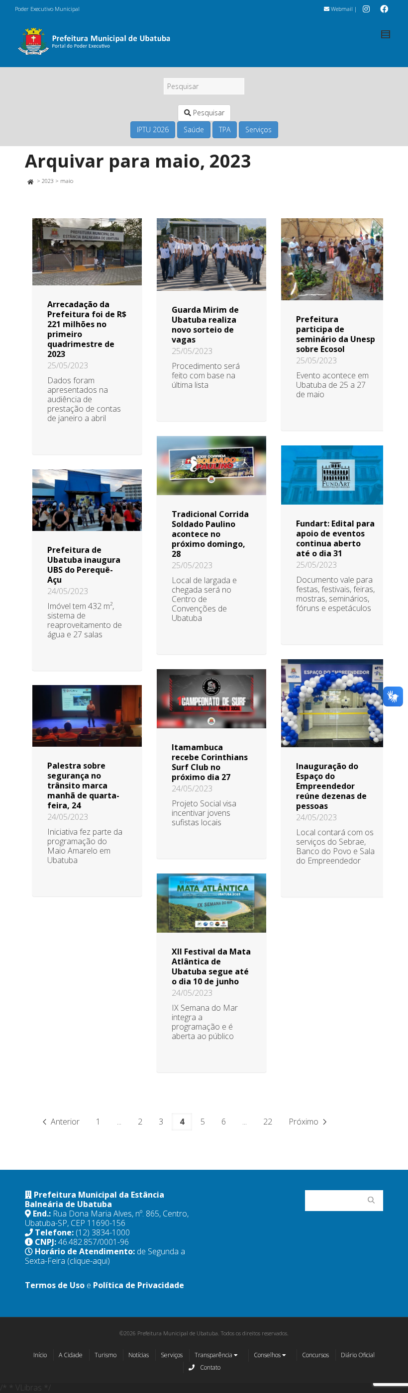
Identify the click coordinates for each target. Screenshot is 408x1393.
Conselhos (268, 1355)
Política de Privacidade (138, 1285)
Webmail (341, 8)
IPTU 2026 (153, 129)
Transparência (214, 1355)
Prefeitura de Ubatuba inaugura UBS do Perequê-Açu (83, 564)
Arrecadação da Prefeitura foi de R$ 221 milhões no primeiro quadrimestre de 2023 (86, 329)
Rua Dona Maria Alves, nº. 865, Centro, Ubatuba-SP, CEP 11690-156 (107, 1218)
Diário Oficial (358, 1355)
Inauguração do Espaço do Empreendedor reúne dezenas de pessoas (331, 786)
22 (267, 1121)
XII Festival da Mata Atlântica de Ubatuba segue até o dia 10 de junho (211, 966)
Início (40, 1355)
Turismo (105, 1355)
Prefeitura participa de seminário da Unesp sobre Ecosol (335, 334)
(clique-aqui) (88, 1260)
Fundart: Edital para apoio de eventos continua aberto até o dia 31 (335, 538)
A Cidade (71, 1355)
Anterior (64, 1121)
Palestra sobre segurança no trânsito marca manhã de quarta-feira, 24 (83, 785)
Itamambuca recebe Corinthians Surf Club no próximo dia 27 (210, 762)
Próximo (304, 1121)
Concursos (315, 1355)
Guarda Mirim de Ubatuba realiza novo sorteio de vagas (205, 324)
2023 (48, 180)
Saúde (194, 129)
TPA (224, 129)
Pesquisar (207, 112)
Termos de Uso (55, 1285)
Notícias (138, 1355)
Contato (209, 1367)
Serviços (258, 129)
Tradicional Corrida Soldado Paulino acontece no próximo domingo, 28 (210, 534)
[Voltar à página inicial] (30, 180)
